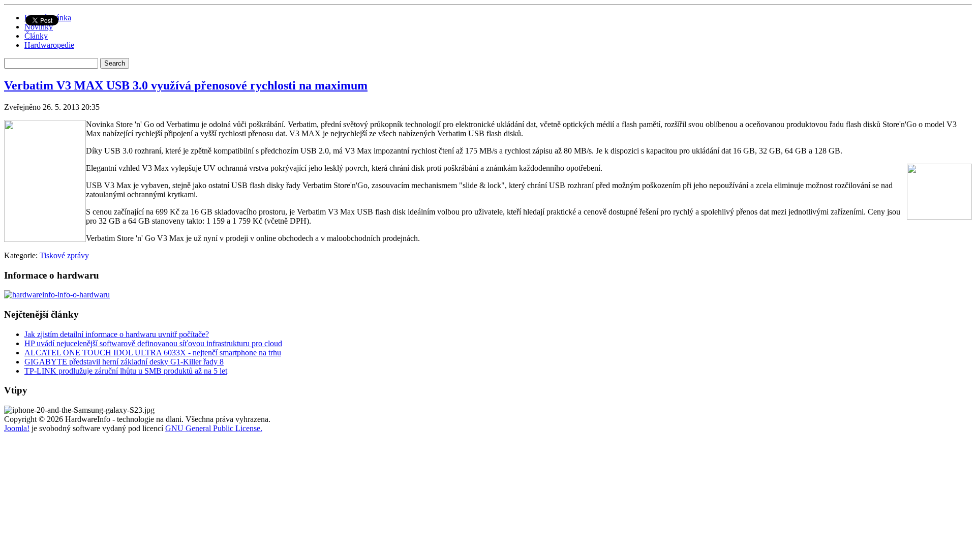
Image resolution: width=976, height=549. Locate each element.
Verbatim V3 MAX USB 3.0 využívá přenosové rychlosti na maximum (186, 85)
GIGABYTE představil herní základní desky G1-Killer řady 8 (124, 361)
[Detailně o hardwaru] (57, 294)
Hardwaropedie (49, 45)
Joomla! (16, 428)
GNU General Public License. (213, 428)
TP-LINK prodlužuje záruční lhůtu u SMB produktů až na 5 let (125, 371)
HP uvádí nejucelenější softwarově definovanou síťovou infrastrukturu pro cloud (153, 343)
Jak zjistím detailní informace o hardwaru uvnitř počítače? (116, 334)
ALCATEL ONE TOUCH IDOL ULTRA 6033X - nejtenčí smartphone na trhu (152, 352)
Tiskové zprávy (64, 255)
